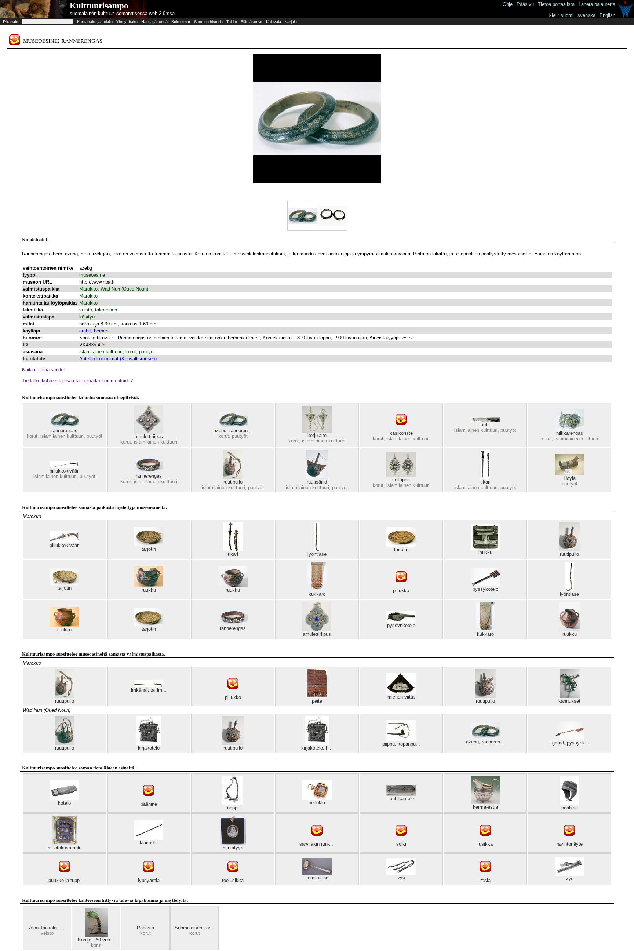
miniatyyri (233, 847)
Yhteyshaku (127, 21)
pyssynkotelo (401, 625)
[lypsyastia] (149, 876)
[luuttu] (485, 420)
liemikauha (317, 878)
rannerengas (64, 430)
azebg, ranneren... (233, 430)
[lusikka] (485, 839)
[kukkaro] (317, 590)
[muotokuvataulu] (64, 843)
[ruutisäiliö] (317, 477)
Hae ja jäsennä (154, 21)
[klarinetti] (148, 838)
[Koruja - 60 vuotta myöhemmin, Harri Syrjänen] (96, 935)
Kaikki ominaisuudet (43, 369)
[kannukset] (570, 696)
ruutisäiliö (317, 482)
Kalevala (273, 21)
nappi (232, 807)
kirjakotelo (149, 748)
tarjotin (149, 549)
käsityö (87, 317)
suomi (567, 15)
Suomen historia (208, 21)
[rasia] (485, 876)
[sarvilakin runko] (317, 839)
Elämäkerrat (251, 21)
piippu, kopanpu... (401, 744)
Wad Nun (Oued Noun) (124, 289)
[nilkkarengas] (569, 428)
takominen (106, 310)
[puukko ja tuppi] (65, 876)
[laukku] (485, 548)
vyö (401, 877)
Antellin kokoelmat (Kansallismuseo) (118, 358)
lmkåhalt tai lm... (149, 690)
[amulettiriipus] (148, 432)
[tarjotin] (148, 544)
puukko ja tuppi (64, 880)
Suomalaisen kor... (194, 927)
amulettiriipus (149, 436)
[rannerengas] (64, 426)
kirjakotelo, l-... (317, 748)
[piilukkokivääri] (64, 466)
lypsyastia (149, 880)
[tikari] (485, 477)
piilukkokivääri (65, 471)
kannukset (569, 701)
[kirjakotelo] (148, 743)
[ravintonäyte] (569, 839)
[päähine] (149, 799)
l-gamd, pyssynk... (569, 743)
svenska (586, 15)
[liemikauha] (317, 873)
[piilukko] (401, 586)
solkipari (401, 479)
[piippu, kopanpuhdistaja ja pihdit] (401, 739)
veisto (85, 310)
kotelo (64, 803)
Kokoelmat (180, 21)
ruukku (149, 590)
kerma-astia (485, 807)
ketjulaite (317, 435)
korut (130, 351)
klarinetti (149, 842)
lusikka (485, 844)
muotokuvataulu (64, 847)
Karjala (291, 21)
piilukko (401, 590)
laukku (485, 552)
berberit (102, 331)
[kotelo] (64, 798)
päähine (149, 804)
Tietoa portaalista (556, 4)
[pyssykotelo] (485, 584)
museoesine (92, 275)
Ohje (508, 4)
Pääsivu (525, 4)
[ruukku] (148, 586)
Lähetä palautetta (597, 4)
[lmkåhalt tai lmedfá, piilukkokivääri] (148, 685)
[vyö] (401, 873)
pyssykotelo (485, 589)
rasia (485, 880)
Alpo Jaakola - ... (47, 927)
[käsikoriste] (401, 428)
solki (401, 844)
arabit (85, 331)
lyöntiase (317, 554)
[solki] (401, 839)
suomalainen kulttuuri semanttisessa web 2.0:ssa (122, 13)
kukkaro (317, 594)
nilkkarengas (569, 433)
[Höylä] (569, 474)
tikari (485, 482)
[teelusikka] (233, 876)
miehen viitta (401, 697)
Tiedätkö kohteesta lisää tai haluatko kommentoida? (77, 380)
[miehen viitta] (401, 692)
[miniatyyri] (233, 843)
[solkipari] (401, 475)
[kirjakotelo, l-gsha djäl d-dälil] (317, 743)
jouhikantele (401, 798)
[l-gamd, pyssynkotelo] (569, 738)
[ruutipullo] (233, 477)
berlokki (317, 802)
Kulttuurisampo (99, 5)
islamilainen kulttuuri (101, 351)
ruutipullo (233, 482)
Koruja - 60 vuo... (96, 940)
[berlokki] (317, 798)
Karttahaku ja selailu (95, 21)
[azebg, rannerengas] (233, 426)
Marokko (88, 289)
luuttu (485, 424)
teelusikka (233, 880)
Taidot (231, 21)
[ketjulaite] (317, 431)
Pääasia (145, 927)
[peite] (316, 696)
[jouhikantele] (401, 794)
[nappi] (232, 803)
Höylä (570, 478)
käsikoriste (401, 433)
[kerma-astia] (485, 802)
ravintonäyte (570, 844)
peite (317, 701)
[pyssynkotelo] (401, 621)
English (607, 15)
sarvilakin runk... (317, 844)
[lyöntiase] (317, 550)
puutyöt (147, 351)
